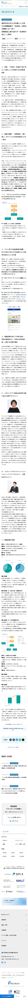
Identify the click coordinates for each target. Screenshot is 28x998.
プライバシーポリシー (6, 972)
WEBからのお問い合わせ (11, 952)
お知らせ (5, 840)
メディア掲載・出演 (20, 844)
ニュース (6, 6)
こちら (12, 956)
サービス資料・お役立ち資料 (8, 935)
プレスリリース (14, 6)
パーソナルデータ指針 (19, 972)
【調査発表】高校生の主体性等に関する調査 (13, 729)
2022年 (13, 856)
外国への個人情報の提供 (18, 975)
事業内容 (3, 920)
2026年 (4, 852)
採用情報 (3, 945)
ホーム (2, 6)
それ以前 (21, 856)
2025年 (13, 852)
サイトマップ (10, 977)
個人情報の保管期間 (6, 975)
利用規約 (3, 977)
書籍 (4, 844)
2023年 (4, 856)
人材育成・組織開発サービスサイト (9, 901)
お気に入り (17, 996)
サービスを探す (7, 996)
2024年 (21, 852)
